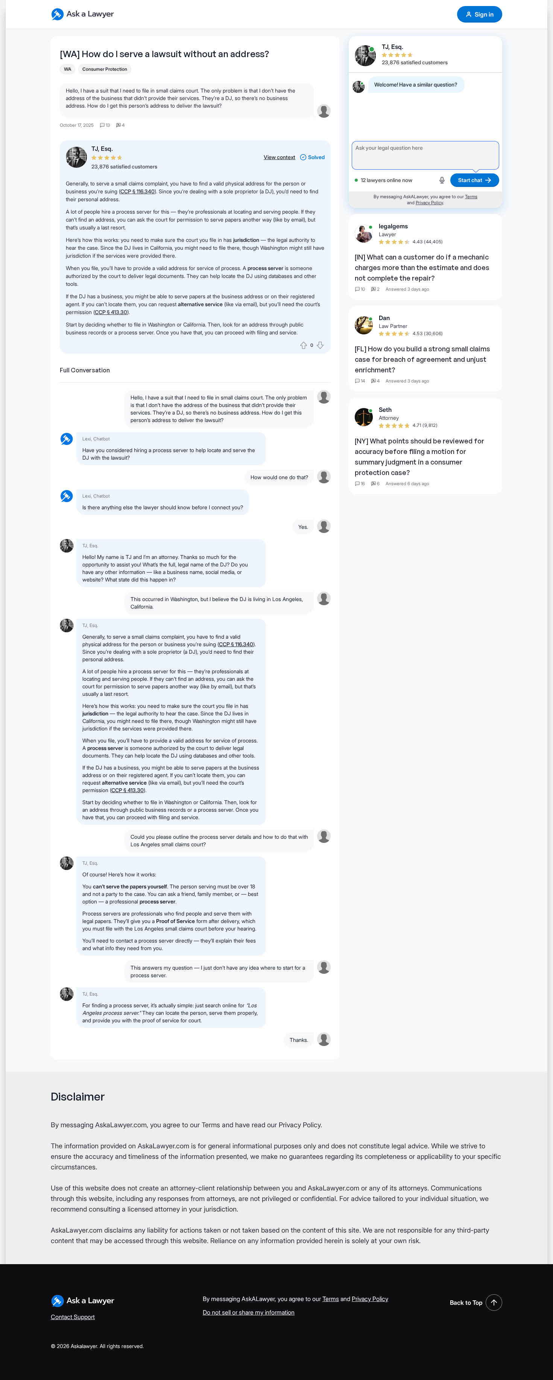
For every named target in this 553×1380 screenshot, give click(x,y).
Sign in (484, 14)
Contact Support (73, 1317)
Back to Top (466, 1302)
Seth (385, 409)
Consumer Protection (104, 69)
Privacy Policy (429, 202)
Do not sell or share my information (249, 1312)
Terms (471, 196)
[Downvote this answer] (320, 345)
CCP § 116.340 (137, 191)
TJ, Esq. (102, 148)
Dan (384, 318)
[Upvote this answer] (303, 345)
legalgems (393, 226)
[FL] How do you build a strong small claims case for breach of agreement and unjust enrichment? (422, 359)
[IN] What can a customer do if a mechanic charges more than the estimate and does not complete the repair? (422, 267)
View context (279, 157)
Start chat (470, 180)
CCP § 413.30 (111, 312)
